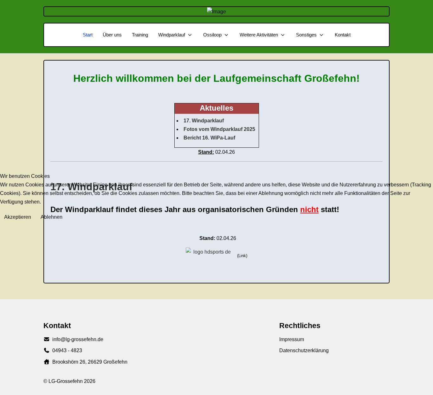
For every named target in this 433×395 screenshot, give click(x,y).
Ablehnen (51, 217)
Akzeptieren (17, 217)
